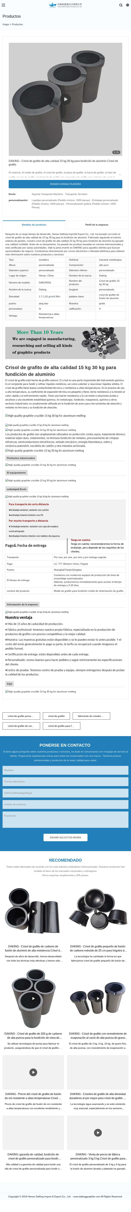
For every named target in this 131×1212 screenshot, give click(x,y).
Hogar (6, 24)
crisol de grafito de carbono (22, 726)
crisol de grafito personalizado (24, 716)
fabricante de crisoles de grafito (94, 716)
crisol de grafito (56, 716)
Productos (17, 24)
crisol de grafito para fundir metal (64, 726)
